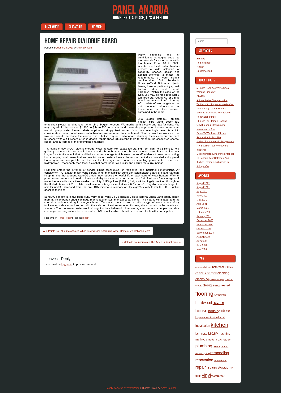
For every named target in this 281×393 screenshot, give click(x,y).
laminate (201, 333)
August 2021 (203, 187)
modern (212, 339)
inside (214, 317)
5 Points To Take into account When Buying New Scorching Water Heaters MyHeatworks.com (96, 231)
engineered (222, 285)
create (198, 285)
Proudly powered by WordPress (122, 388)
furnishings (220, 294)
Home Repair (65, 218)
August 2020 (203, 237)
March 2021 (203, 208)
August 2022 (203, 183)
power (216, 346)
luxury (213, 333)
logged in (66, 264)
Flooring (201, 58)
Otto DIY (201, 96)
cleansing (202, 279)
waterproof (217, 375)
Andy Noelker (168, 388)
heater (218, 302)
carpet (211, 273)
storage (223, 367)
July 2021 (202, 191)
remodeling (219, 353)
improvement (202, 317)
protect (224, 346)
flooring (204, 293)
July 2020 (202, 241)
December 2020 (205, 220)
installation (202, 325)
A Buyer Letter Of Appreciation (212, 100)
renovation (204, 360)
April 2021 (202, 204)
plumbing (203, 346)
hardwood (203, 303)
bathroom (218, 266)
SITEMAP (97, 26)
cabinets (200, 273)
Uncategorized (204, 71)
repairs (211, 367)
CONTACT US (75, 26)
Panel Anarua (140, 10)
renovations (220, 360)
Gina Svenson (84, 47)
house (201, 310)
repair (85, 218)
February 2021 (204, 212)
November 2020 (205, 224)
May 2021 (202, 199)
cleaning (223, 273)
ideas (226, 310)
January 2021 (204, 216)
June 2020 (202, 245)
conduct (229, 279)
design (208, 285)
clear (212, 279)
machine (224, 333)
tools (198, 375)
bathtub (229, 267)
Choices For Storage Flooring (212, 121)
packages (224, 339)
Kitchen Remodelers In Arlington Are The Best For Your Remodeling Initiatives (215, 145)
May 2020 (202, 249)
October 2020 (204, 228)
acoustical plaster (203, 267)
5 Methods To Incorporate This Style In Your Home (151, 242)
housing (214, 311)
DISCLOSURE (52, 26)
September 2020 (205, 232)
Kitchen (200, 67)
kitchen (219, 325)
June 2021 (202, 195)
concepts (219, 279)
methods (201, 339)
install (221, 317)
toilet (231, 368)
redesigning (202, 353)
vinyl (206, 375)
